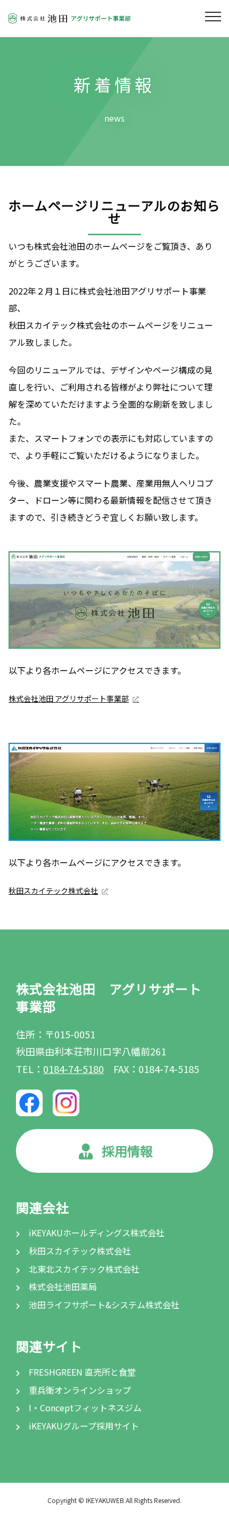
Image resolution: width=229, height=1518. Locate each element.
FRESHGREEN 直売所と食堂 (81, 1371)
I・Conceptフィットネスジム (84, 1407)
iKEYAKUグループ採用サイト (83, 1425)
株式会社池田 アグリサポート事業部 (69, 698)
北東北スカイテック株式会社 (83, 1268)
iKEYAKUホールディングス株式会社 (96, 1232)
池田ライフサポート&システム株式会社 (103, 1304)
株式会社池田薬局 (62, 1286)
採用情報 (127, 1150)
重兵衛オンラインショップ (79, 1390)
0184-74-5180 (73, 1069)
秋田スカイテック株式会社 (53, 890)
